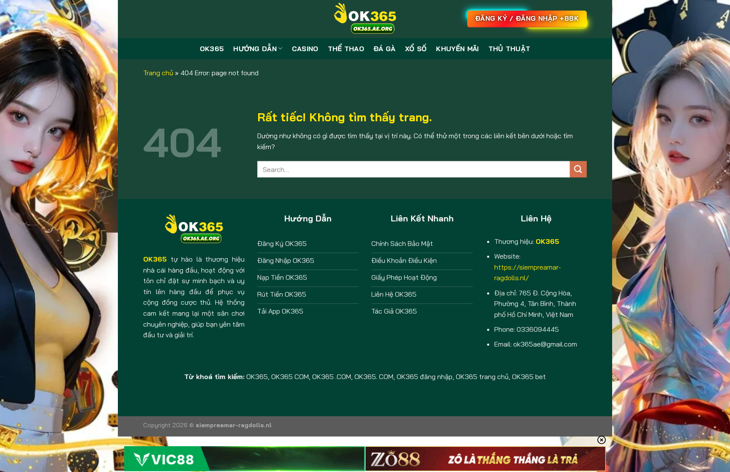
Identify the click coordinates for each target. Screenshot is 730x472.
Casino (305, 48)
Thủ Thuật (509, 48)
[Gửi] (578, 169)
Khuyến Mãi (457, 48)
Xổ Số (416, 48)
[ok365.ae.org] (365, 19)
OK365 (212, 48)
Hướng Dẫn (255, 48)
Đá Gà (384, 48)
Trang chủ (158, 72)
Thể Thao (346, 48)
